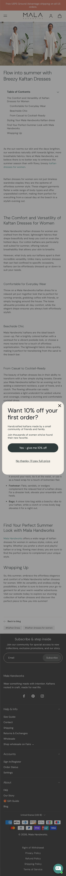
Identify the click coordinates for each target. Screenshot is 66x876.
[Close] (59, 405)
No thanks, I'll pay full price (33, 461)
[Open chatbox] (58, 869)
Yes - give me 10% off (33, 448)
